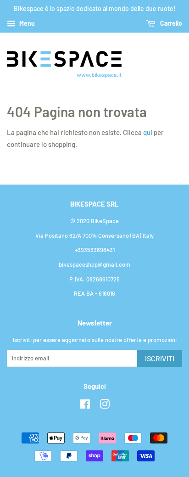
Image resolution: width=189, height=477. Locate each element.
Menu (26, 23)
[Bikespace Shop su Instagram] (105, 406)
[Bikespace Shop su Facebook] (85, 406)
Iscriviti (159, 358)
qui (147, 132)
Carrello (170, 23)
